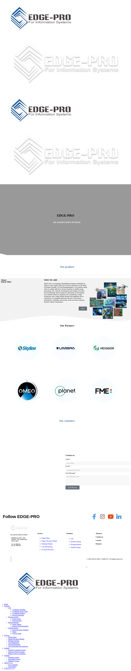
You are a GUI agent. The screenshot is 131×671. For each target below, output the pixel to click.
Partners (99, 544)
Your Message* (71, 473)
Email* (68, 466)
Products (70, 533)
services (40, 533)
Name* (68, 459)
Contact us (99, 537)
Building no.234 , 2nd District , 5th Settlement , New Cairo (19, 539)
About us (99, 533)
